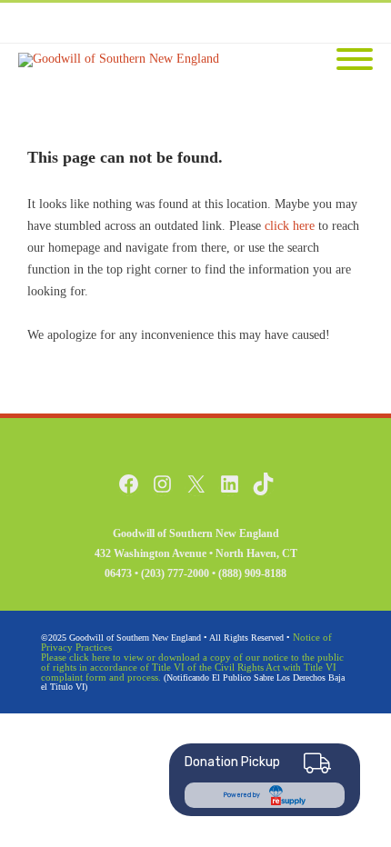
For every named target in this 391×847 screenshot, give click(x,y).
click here (290, 226)
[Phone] (209, 23)
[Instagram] (318, 23)
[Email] (354, 23)
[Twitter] (282, 23)
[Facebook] (245, 23)
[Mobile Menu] (354, 60)
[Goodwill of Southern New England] (123, 60)
